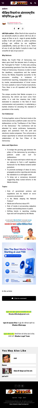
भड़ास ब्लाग (14, 397)
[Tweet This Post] (18, 28)
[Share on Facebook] (14, 28)
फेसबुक (20, 397)
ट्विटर (24, 397)
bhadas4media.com (15, 22)
